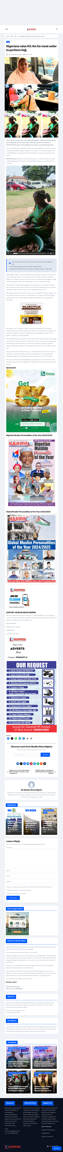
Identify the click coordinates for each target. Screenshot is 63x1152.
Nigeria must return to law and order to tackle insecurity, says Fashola (18, 1064)
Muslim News (22, 1048)
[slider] (29, 253)
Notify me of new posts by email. (17, 893)
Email (8, 876)
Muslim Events (12, 1048)
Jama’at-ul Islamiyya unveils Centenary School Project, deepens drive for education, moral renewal (44, 1065)
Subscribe (45, 754)
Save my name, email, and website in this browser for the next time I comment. (30, 887)
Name (8, 870)
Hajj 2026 (32, 810)
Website (8, 881)
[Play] (8, 253)
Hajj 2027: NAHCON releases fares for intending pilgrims (13, 825)
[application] (30, 210)
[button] (31, 210)
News (45, 812)
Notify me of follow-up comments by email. (20, 890)
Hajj (8, 42)
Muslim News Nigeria (16, 54)
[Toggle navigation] (6, 29)
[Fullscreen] (53, 253)
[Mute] (51, 253)
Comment (9, 847)
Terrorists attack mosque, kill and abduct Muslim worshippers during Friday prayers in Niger (18, 1089)
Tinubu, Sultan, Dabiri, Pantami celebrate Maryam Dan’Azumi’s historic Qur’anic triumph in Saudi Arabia (44, 1090)
